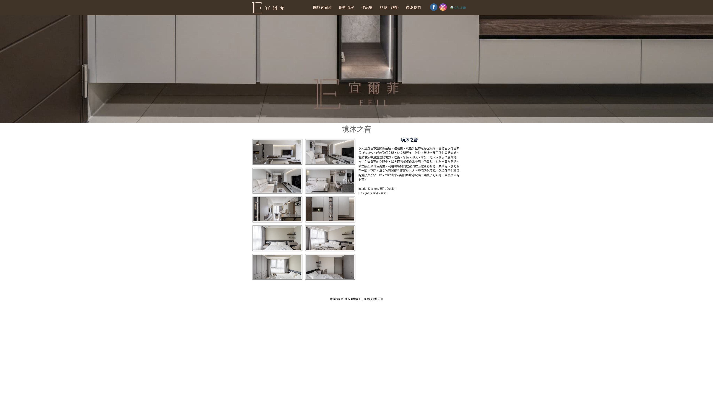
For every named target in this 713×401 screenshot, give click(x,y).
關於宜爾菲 (322, 8)
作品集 (366, 8)
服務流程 (346, 8)
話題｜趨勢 (389, 8)
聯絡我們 (413, 8)
